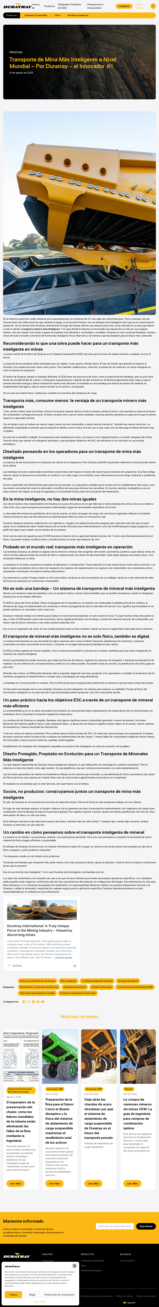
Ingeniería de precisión (75, 987)
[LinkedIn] (33, 1001)
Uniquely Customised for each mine (77, 993)
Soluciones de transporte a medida (37, 993)
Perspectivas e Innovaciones (95, 6)
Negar (32, 1294)
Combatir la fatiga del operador (97, 981)
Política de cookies (124, 1296)
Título (36, 1301)
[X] (28, 1001)
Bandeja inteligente (78, 15)
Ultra (57, 15)
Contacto (124, 6)
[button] (74, 1265)
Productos (49, 6)
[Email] (42, 1001)
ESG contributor (68, 981)
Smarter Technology (102, 987)
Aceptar (13, 1294)
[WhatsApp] (38, 1001)
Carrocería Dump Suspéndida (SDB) (135, 987)
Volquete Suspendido (36, 15)
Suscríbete (146, 1226)
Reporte (129, 1089)
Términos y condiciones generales (96, 1296)
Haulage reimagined (128, 981)
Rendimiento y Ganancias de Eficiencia (39, 987)
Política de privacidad (146, 1296)
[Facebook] (24, 1001)
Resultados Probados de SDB (69, 6)
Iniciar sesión (139, 6)
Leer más (15, 1183)
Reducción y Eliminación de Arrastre (37, 981)
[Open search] (153, 6)
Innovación (23, 1092)
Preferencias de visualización (59, 1294)
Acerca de (35, 6)
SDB (60, 1089)
